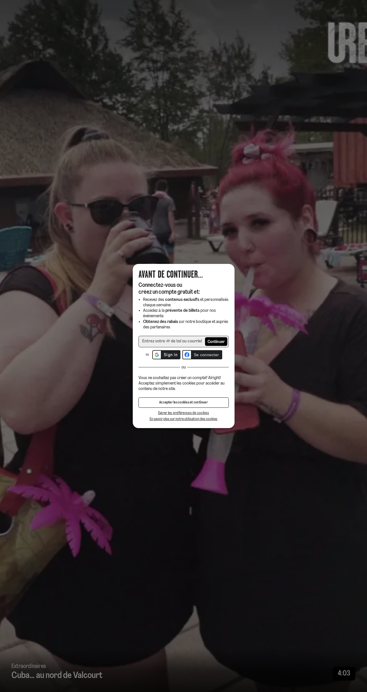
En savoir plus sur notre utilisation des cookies (183, 419)
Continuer (216, 342)
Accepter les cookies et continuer (183, 402)
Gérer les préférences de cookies (183, 413)
